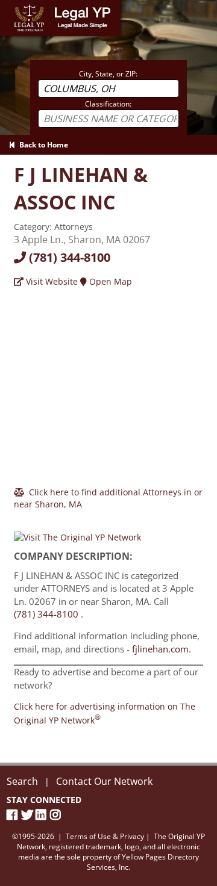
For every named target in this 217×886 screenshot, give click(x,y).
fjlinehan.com (160, 649)
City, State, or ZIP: (108, 74)
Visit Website (51, 281)
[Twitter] (28, 815)
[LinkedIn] (43, 815)
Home (12, 5)
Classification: (108, 104)
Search (22, 781)
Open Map (109, 281)
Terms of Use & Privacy (105, 836)
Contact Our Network (104, 781)
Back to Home (42, 145)
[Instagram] (57, 815)
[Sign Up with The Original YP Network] (77, 531)
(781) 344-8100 (68, 257)
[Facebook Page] (14, 815)
